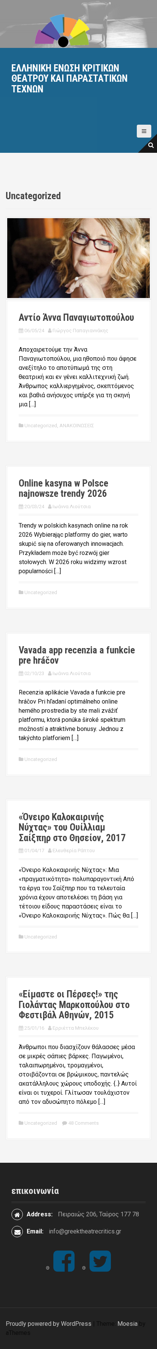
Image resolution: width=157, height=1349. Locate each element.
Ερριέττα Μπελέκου (76, 1028)
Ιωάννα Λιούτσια (72, 506)
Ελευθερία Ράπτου (74, 850)
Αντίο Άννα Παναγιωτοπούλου (76, 317)
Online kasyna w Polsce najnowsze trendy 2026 (63, 488)
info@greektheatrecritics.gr (85, 1231)
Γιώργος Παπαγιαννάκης (80, 330)
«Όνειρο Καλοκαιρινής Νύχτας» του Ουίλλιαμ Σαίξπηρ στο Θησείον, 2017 (72, 827)
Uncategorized (40, 425)
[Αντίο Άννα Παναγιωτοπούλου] (78, 257)
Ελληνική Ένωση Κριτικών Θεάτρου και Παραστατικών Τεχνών (69, 79)
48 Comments (83, 1123)
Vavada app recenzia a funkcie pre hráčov (77, 655)
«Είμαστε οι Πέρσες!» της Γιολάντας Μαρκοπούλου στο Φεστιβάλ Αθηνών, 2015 (74, 1005)
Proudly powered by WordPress (48, 1323)
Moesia (127, 1323)
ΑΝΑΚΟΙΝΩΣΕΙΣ (76, 425)
